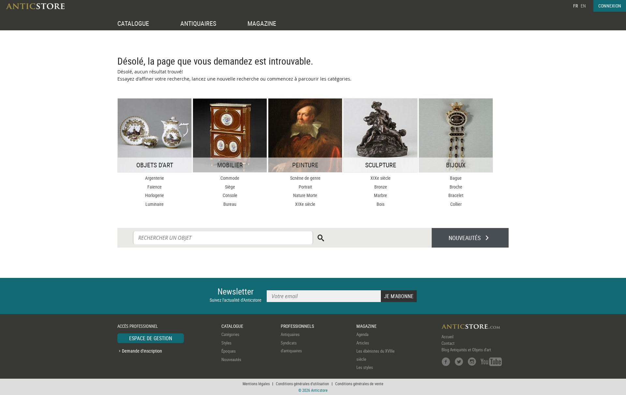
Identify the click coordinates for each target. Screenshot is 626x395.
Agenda (362, 334)
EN (583, 6)
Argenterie (154, 178)
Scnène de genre (305, 178)
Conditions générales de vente (359, 383)
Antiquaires (290, 334)
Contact (448, 343)
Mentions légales (256, 383)
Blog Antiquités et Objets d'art (466, 350)
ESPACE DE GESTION (150, 338)
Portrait (305, 187)
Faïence (154, 187)
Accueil (447, 337)
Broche (456, 187)
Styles (226, 343)
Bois (380, 204)
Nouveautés (231, 359)
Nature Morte (305, 195)
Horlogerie (154, 195)
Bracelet (455, 195)
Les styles (364, 367)
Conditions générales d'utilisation (302, 383)
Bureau (229, 204)
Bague (456, 178)
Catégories (230, 334)
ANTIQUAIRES (198, 23)
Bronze (380, 187)
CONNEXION (609, 6)
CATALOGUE (133, 23)
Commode (229, 178)
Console (230, 195)
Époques (228, 351)
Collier (456, 204)
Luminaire (154, 204)
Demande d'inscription (142, 351)
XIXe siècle (305, 204)
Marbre (380, 195)
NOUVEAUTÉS (465, 238)
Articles (362, 343)
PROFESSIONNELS (297, 326)
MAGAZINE (261, 23)
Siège (230, 187)
